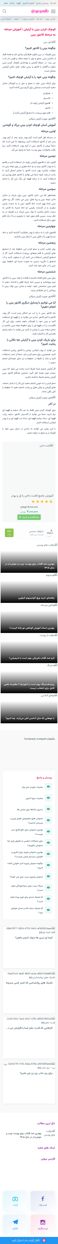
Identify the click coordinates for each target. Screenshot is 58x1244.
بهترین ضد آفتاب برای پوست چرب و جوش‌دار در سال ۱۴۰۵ (23, 1135)
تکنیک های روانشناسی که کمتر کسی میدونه (29, 983)
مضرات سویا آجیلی (34, 798)
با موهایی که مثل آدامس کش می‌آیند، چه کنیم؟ (30, 718)
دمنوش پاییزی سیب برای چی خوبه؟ (26, 877)
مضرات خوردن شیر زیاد (32, 787)
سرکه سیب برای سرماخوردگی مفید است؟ (27, 888)
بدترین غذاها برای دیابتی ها (30, 809)
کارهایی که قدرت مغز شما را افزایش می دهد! (28, 1028)
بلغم (6, 3)
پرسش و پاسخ (42, 3)
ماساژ (12, 3)
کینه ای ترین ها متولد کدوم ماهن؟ (34, 938)
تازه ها (53, 3)
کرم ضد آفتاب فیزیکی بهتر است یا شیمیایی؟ (31, 658)
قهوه (19, 3)
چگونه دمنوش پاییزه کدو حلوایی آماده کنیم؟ (25, 866)
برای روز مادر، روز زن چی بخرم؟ (36, 1073)
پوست (34, 150)
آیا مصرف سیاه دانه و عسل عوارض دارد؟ (27, 911)
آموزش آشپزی (28, 3)
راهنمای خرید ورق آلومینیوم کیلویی (36, 598)
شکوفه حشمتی (36, 531)
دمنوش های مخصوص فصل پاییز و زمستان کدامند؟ (26, 821)
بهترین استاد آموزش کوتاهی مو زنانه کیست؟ (31, 628)
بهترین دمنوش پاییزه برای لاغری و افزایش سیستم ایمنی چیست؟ (27, 854)
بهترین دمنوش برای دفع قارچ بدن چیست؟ (27, 832)
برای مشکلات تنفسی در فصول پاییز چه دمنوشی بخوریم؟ (25, 843)
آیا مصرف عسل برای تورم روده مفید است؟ (26, 899)
